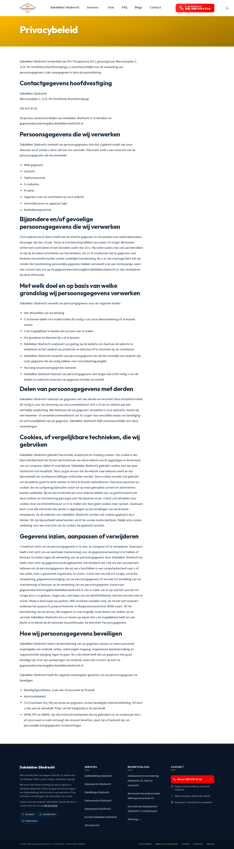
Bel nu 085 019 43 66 (189, 779)
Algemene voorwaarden (166, 844)
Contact (155, 7)
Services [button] (92, 7)
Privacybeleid (145, 844)
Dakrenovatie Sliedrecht (98, 800)
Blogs (138, 7)
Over (111, 7)
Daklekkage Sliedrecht (97, 792)
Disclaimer (198, 844)
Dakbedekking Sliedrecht (98, 776)
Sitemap (210, 844)
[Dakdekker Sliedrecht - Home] (28, 8)
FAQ (124, 7)
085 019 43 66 (50, 805)
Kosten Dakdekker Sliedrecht (101, 817)
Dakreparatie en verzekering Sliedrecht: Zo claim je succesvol (143, 780)
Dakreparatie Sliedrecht (98, 809)
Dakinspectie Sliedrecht (98, 784)
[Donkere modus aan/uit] (227, 7)
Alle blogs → (135, 819)
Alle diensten (92, 825)
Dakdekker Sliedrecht (64, 7)
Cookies (185, 844)
